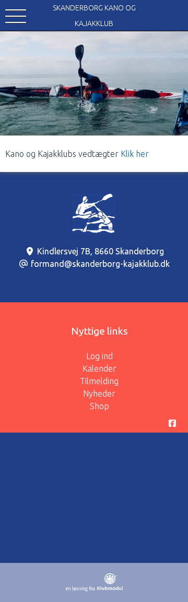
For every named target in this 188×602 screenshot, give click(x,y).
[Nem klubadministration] (94, 588)
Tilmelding (99, 381)
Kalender (99, 368)
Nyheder (99, 393)
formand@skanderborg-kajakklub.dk (100, 263)
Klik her (135, 153)
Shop (99, 406)
